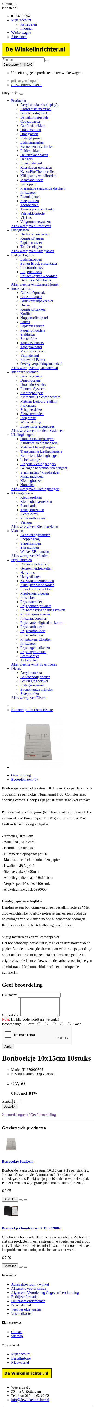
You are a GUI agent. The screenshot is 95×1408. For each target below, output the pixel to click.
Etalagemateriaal (32, 142)
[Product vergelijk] (25, 1200)
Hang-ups (27, 572)
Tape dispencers (32, 343)
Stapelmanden (30, 543)
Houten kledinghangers (37, 439)
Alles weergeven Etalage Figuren (35, 284)
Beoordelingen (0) (24, 779)
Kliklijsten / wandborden (38, 176)
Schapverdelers (31, 410)
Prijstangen (28, 192)
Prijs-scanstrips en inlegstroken (42, 610)
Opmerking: (10, 1015)
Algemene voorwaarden (28, 1288)
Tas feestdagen (31, 247)
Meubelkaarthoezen (34, 593)
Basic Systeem (31, 376)
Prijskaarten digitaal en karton (41, 623)
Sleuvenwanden (32, 414)
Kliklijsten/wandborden (37, 585)
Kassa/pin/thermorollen (37, 581)
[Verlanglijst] (21, 1200)
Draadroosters (30, 380)
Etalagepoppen (31, 259)
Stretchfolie (28, 339)
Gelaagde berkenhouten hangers (43, 468)
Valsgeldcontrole (32, 213)
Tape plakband (31, 347)
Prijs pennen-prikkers (35, 606)
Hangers (26, 159)
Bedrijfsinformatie (24, 1297)
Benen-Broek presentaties (39, 263)
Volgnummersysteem (35, 222)
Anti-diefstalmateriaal (35, 109)
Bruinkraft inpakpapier (36, 301)
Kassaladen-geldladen (36, 167)
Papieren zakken (32, 326)
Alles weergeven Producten (31, 226)
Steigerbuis (28, 418)
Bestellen (10, 1106)
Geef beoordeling (43, 1115)
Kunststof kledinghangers (38, 443)
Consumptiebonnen (34, 564)
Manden (17, 531)
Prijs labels (28, 597)
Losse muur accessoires (37, 426)
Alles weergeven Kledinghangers (35, 489)
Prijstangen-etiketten (35, 648)
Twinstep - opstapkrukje (37, 209)
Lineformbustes (31, 268)
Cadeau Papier (31, 297)
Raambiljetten (30, 197)
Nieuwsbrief (20, 1362)
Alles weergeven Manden (29, 556)
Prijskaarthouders (32, 518)
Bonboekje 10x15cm (17, 1161)
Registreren (28, 24)
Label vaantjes (30, 460)
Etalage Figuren (22, 255)
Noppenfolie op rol (34, 318)
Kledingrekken (22, 493)
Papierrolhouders (32, 330)
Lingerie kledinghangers (38, 464)
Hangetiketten (30, 577)
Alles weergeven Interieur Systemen (37, 430)
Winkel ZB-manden (34, 552)
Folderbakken (30, 151)
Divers (16, 668)
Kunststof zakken (33, 309)
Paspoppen (28, 184)
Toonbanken (29, 205)
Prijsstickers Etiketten (35, 639)
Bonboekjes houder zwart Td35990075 (32, 1228)
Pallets (25, 322)
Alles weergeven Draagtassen (32, 251)
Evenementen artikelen (36, 146)
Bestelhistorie (21, 1358)
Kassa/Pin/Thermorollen (38, 172)
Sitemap (17, 1336)
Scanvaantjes (29, 656)
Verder (8, 1046)
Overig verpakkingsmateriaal (41, 364)
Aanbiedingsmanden (35, 535)
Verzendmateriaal (32, 351)
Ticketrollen (29, 660)
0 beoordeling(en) (15, 1115)
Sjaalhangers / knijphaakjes (40, 472)
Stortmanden (29, 547)
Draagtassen (29, 134)
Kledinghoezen (31, 481)
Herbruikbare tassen (34, 234)
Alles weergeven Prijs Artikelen (34, 664)
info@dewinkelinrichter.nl (30, 1400)
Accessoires (29, 514)
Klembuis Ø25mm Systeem (40, 397)
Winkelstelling (30, 422)
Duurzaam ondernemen (28, 1301)
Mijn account (20, 1354)
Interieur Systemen (24, 372)
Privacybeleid (21, 1305)
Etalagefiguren (31, 138)
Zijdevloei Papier (32, 359)
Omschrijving (21, 775)
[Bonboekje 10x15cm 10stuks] (37, 767)
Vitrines (26, 217)
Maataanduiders (31, 180)
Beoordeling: (11, 1024)
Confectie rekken (32, 126)
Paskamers (28, 405)
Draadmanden (30, 130)
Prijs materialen (31, 602)
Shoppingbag (30, 539)
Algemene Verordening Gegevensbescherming (45, 1293)
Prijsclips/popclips (33, 618)
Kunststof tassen (32, 238)
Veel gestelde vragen (26, 1309)
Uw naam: (9, 995)
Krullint (26, 314)
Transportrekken (32, 510)
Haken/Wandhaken (34, 155)
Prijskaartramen (31, 635)
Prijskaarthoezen (32, 627)
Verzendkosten (22, 1313)
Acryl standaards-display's (39, 105)
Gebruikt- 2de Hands (35, 280)
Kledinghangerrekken (36, 501)
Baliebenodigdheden (35, 113)
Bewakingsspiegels (34, 117)
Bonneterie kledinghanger (39, 456)
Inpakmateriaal (31, 163)
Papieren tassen (31, 243)
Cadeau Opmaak (32, 293)
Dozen (25, 305)
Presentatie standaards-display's (43, 188)
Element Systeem (32, 389)
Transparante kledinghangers (41, 451)
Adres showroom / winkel (30, 1284)
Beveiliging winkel (34, 681)
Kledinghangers (22, 435)
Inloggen (26, 28)
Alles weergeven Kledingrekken (34, 526)
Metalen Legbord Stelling (38, 401)
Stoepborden (29, 201)
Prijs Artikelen (21, 560)
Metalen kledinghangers (37, 447)
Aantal (7, 1101)
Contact (16, 1332)
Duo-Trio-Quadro (33, 385)
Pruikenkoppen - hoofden (38, 276)
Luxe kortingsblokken (36, 589)
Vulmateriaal (29, 355)
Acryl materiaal (31, 673)
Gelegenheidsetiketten (36, 568)
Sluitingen (27, 334)
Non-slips (27, 485)
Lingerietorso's (31, 272)
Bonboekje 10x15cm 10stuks (32, 710)
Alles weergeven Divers (28, 698)
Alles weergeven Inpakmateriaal (34, 368)
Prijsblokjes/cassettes (35, 614)
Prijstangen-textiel (33, 652)
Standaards (28, 506)
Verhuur (26, 522)
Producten (18, 101)
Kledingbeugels (31, 393)
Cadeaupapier (30, 121)
